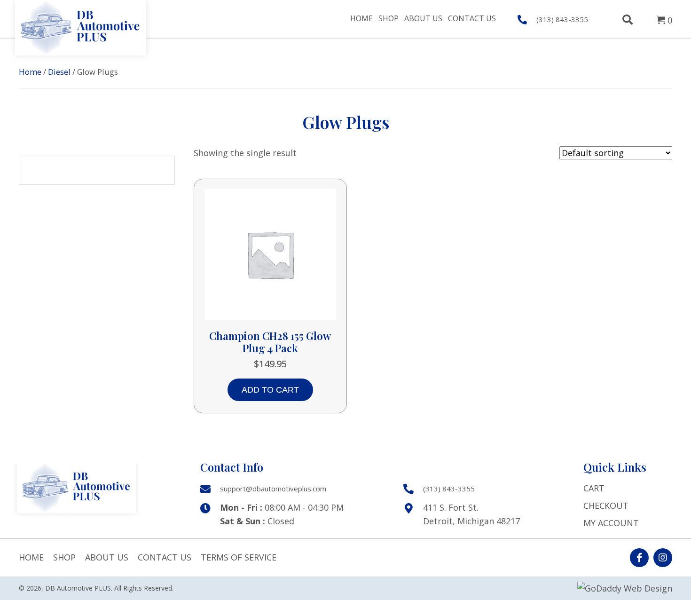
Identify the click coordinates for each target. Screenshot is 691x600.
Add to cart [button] (270, 390)
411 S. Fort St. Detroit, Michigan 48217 (471, 514)
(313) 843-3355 (562, 19)
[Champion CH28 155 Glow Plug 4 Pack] (270, 253)
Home (30, 71)
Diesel (59, 71)
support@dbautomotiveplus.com (273, 488)
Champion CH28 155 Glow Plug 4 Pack (270, 342)
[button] (639, 557)
